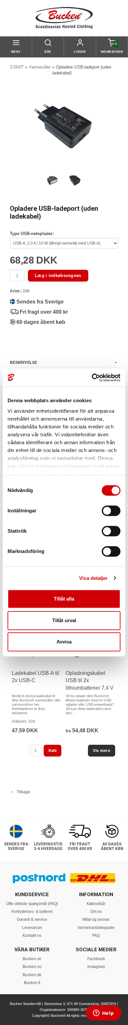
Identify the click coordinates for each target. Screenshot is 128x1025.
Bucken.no (32, 966)
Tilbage (22, 792)
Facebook (96, 958)
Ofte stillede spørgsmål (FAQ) (32, 903)
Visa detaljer (93, 578)
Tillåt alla (64, 598)
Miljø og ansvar (96, 919)
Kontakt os (32, 935)
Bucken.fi (32, 982)
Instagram (96, 966)
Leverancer (32, 927)
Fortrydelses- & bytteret (32, 911)
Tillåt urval (64, 620)
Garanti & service (32, 919)
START (17, 67)
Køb (52, 750)
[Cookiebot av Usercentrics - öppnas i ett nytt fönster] (92, 377)
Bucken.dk (32, 975)
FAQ (96, 935)
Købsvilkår (96, 903)
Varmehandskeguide (96, 927)
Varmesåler (40, 67)
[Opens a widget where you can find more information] (103, 1013)
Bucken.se (32, 958)
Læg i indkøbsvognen (58, 275)
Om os (96, 911)
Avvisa (64, 641)
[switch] (111, 510)
